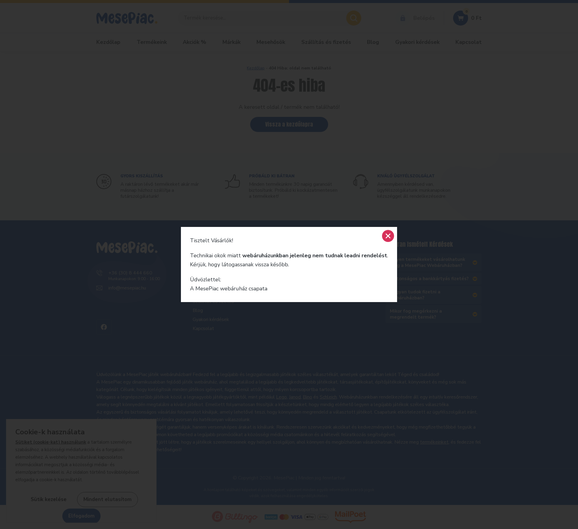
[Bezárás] (388, 236)
